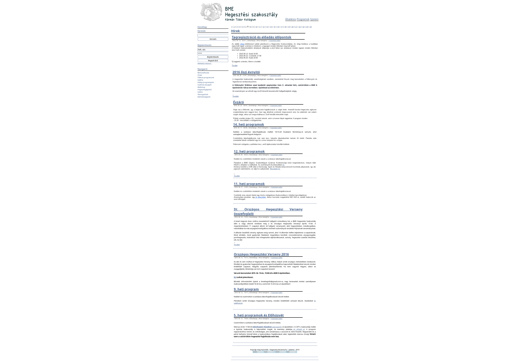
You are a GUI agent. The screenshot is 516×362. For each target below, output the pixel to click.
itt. (284, 165)
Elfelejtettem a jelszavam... (205, 63)
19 (289, 27)
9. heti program (246, 289)
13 (267, 27)
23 (303, 27)
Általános (290, 19)
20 (292, 27)
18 (285, 27)
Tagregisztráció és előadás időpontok (261, 37)
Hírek (200, 75)
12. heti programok (249, 151)
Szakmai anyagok (205, 85)
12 (263, 27)
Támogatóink (203, 94)
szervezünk (276, 327)
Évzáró (238, 102)
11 (260, 27)
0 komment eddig (274, 40)
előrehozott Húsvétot (262, 327)
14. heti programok (248, 124)
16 (278, 27)
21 (296, 27)
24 (307, 27)
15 (274, 27)
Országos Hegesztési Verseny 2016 (261, 254)
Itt (235, 277)
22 (300, 27)
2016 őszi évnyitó (246, 72)
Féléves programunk (206, 77)
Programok (303, 19)
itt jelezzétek (260, 197)
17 (282, 27)
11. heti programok (249, 183)
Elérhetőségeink (204, 97)
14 (271, 27)
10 (256, 27)
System (314, 19)
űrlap (242, 44)
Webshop (201, 87)
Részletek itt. (275, 169)
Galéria (200, 80)
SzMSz (200, 92)
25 (311, 27)
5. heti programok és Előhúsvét (259, 315)
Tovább (234, 66)
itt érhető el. (298, 329)
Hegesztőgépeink (205, 89)
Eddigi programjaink (206, 82)
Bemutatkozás (203, 72)
